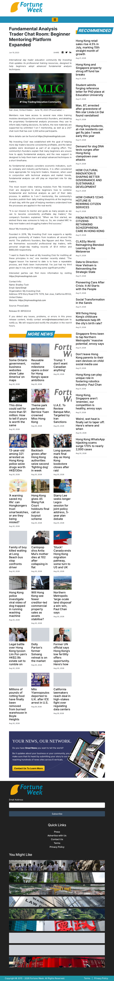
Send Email (20, 287)
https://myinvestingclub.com (51, 136)
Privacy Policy (57, 847)
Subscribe (57, 813)
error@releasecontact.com (55, 319)
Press (57, 831)
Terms (57, 843)
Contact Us (57, 839)
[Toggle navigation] (55, 20)
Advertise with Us (57, 835)
